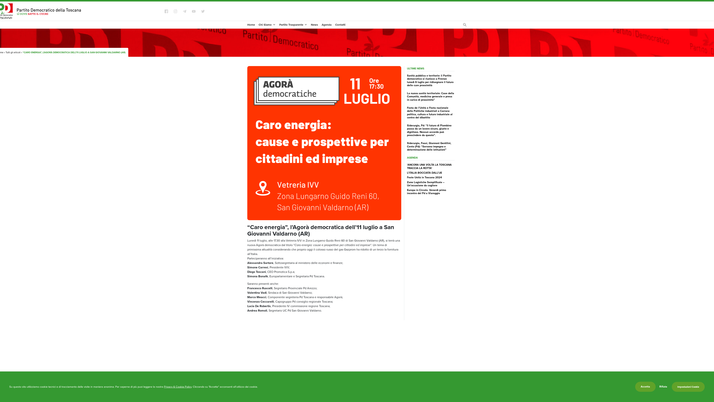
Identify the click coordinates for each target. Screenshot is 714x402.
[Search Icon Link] (465, 26)
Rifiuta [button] (663, 386)
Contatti (340, 25)
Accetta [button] (645, 387)
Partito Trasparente (291, 25)
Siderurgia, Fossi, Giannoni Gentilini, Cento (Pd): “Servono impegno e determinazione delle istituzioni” (429, 146)
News (314, 25)
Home (251, 25)
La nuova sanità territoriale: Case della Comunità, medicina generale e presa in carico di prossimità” (430, 96)
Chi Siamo (265, 25)
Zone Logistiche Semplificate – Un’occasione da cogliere (426, 183)
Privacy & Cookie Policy (178, 387)
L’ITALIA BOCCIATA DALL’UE (424, 173)
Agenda (327, 25)
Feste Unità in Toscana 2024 (424, 177)
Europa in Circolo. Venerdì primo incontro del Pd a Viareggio (426, 191)
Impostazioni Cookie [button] (688, 387)
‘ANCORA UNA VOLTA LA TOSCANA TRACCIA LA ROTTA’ (429, 166)
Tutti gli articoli (13, 52)
